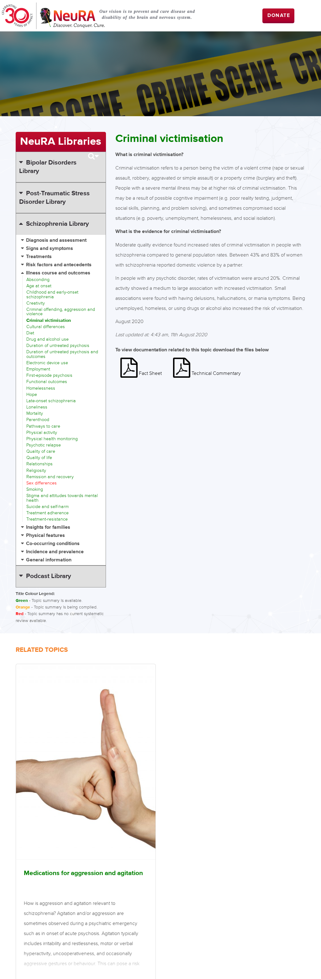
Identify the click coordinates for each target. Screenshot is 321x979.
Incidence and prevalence (55, 552)
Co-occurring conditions (53, 543)
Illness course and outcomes (58, 273)
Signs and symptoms (49, 248)
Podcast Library (48, 576)
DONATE (278, 15)
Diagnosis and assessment (56, 240)
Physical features (45, 535)
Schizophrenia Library (57, 224)
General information (48, 560)
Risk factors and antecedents (59, 265)
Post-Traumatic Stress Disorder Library (54, 197)
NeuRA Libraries (60, 142)
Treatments (39, 256)
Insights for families (48, 527)
